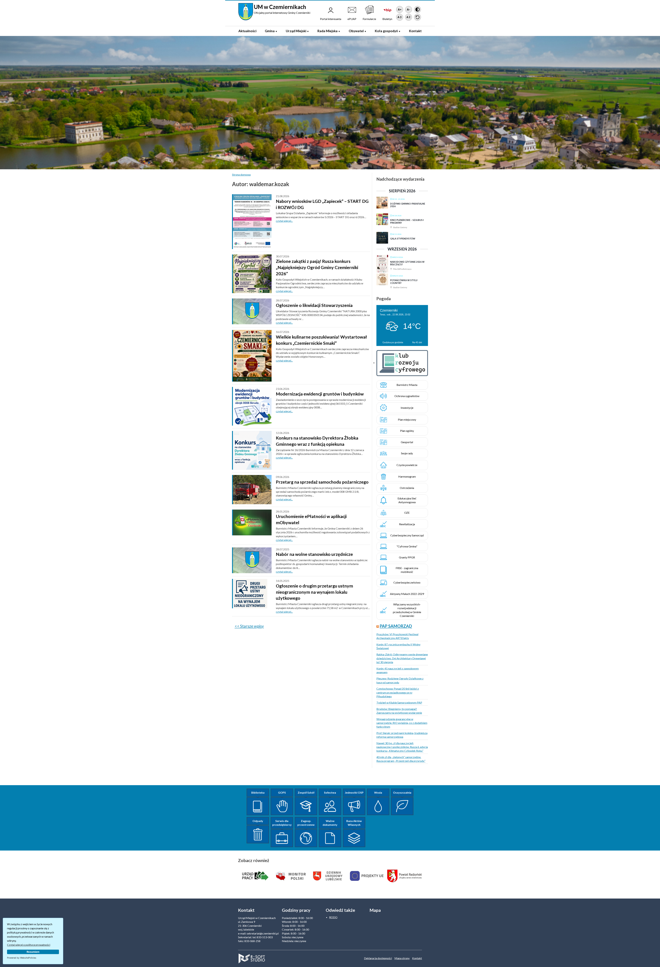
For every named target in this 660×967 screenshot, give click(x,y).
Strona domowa (241, 174)
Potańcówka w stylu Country (403, 281)
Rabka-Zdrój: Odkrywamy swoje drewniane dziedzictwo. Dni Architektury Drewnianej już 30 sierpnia (402, 658)
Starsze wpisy (252, 626)
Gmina (270, 31)
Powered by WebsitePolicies (21, 958)
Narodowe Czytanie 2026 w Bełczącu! (407, 263)
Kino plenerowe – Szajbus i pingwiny (407, 221)
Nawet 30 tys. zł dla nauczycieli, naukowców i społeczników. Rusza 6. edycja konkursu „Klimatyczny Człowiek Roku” (402, 746)
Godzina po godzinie (392, 342)
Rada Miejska (327, 31)
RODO (333, 917)
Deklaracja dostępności (378, 958)
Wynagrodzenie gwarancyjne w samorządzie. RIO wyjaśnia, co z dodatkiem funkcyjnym (401, 722)
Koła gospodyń (386, 31)
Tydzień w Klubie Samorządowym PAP (399, 702)
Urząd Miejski (296, 31)
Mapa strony (402, 958)
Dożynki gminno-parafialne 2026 (407, 205)
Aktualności (247, 31)
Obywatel (356, 31)
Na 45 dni (417, 342)
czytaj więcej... (284, 220)
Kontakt (415, 31)
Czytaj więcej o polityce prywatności (28, 944)
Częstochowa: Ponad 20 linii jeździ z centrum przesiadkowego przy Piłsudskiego (397, 692)
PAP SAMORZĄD (396, 625)
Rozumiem (33, 951)
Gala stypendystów (402, 238)
